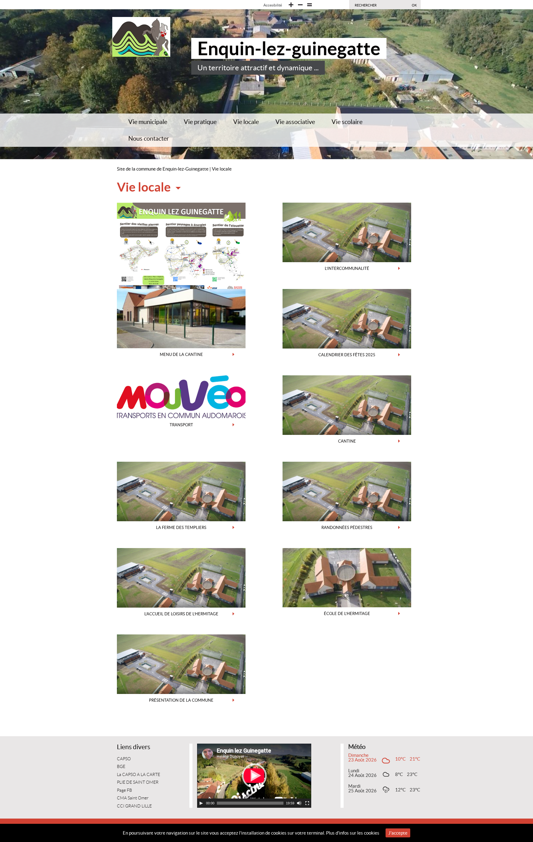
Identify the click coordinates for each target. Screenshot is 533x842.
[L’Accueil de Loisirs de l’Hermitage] (181, 577)
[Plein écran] (307, 803)
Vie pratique (200, 121)
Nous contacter (148, 138)
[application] (254, 776)
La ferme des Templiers (181, 527)
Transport (181, 425)
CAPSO (124, 759)
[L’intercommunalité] (347, 232)
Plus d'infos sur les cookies (352, 833)
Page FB (124, 790)
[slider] (250, 803)
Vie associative (295, 121)
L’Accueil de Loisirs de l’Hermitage (181, 614)
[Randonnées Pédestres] (347, 491)
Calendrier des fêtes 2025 (346, 355)
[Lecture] (201, 803)
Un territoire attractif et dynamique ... (258, 68)
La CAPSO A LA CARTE (138, 774)
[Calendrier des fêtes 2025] (347, 318)
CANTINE (347, 441)
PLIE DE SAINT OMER (138, 782)
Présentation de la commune (181, 700)
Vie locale (246, 121)
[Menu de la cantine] (181, 318)
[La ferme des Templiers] (181, 491)
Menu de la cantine (181, 354)
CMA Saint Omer (133, 798)
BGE (121, 766)
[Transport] (181, 396)
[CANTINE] (347, 404)
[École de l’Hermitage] (347, 577)
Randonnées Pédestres (346, 527)
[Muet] (299, 803)
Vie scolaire (347, 121)
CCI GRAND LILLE (134, 806)
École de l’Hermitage (347, 613)
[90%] (291, 4)
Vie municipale (147, 121)
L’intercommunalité (347, 268)
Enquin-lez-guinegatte (288, 48)
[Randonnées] (181, 247)
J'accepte (397, 833)
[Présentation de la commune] (181, 663)
